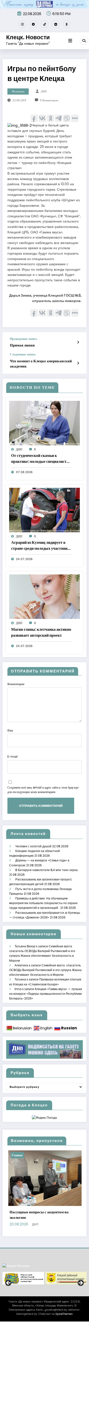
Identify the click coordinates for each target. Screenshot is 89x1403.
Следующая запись (23, 354)
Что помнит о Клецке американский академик (41, 363)
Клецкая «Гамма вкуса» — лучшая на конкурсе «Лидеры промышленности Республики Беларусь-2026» (45, 993)
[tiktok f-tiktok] (44, 24)
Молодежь (18, 91)
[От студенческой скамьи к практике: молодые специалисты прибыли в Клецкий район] (44, 423)
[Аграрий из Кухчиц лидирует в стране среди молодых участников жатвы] (44, 510)
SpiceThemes (64, 1346)
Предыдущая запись (23, 339)
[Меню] (70, 40)
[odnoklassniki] (66, 24)
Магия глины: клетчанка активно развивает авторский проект (41, 632)
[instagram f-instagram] (22, 24)
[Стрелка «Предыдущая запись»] (78, 342)
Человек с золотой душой (33, 846)
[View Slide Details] (23, 1310)
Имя (10, 730)
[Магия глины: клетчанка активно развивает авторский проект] (44, 596)
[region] (44, 1310)
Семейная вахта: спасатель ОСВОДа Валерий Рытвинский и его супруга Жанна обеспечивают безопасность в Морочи (45, 970)
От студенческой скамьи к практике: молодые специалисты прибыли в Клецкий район (40, 459)
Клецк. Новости (28, 37)
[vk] (55, 24)
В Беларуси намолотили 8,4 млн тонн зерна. (47, 870)
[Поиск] (84, 40)
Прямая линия (22, 345)
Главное (67, 1155)
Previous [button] (8, 1316)
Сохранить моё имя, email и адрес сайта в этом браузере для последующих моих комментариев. (43, 789)
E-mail (12, 756)
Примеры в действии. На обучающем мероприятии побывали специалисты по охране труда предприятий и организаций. (43, 903)
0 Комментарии (49, 100)
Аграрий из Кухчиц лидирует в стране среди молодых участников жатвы (41, 545)
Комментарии (15, 684)
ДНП (44, 91)
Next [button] (80, 1316)
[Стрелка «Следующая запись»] (78, 363)
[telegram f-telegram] (33, 24)
